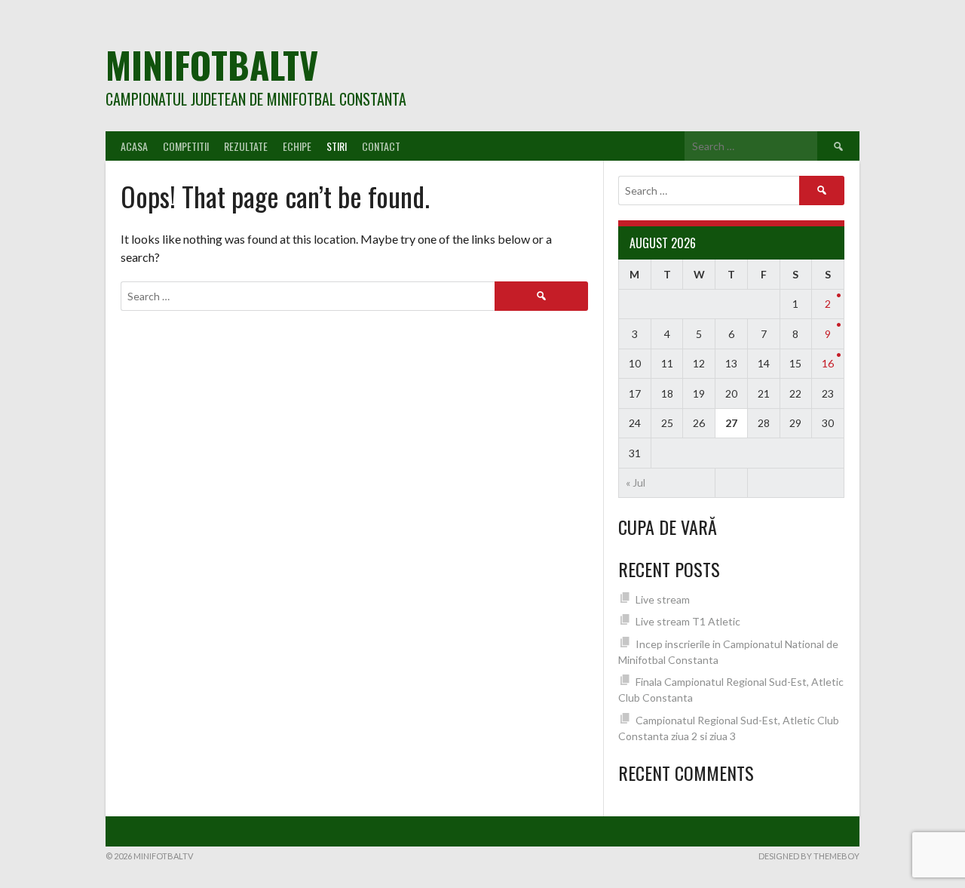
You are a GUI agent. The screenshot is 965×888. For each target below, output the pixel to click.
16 (828, 363)
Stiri (336, 146)
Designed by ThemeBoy (808, 856)
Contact (381, 146)
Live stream (663, 599)
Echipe (297, 146)
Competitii (186, 146)
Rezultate (246, 146)
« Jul (635, 482)
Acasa (134, 146)
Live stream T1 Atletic (688, 621)
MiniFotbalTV (212, 64)
